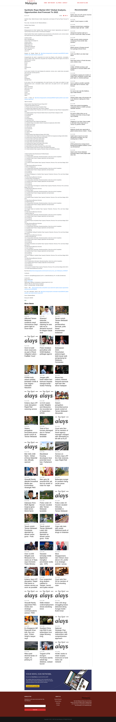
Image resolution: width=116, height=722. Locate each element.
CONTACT (64, 2)
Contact (58, 705)
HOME (45, 2)
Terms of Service (58, 699)
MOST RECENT (51, 2)
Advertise (58, 703)
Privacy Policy (58, 701)
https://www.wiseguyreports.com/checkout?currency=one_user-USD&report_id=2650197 (49, 270)
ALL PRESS (59, 2)
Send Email (29, 280)
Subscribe (35, 709)
